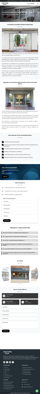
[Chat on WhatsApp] (37, 390)
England (7, 14)
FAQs (5, 372)
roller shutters (7, 369)
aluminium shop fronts (27, 367)
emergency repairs (26, 372)
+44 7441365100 (30, 3)
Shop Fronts (6, 370)
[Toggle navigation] (38, 3)
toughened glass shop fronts (28, 369)
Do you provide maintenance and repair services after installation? (17, 248)
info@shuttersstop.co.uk (10, 171)
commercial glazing (27, 374)
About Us (6, 367)
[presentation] (2, 274)
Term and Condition (8, 375)
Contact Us (6, 374)
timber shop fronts (26, 370)
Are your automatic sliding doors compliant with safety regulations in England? (18, 245)
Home (3, 14)
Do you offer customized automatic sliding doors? (14, 240)
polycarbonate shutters (8, 382)
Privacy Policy (6, 377)
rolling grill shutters (8, 383)
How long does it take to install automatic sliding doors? (15, 236)
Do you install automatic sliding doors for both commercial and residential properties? (19, 253)
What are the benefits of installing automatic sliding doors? (15, 232)
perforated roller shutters (9, 387)
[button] (18, 283)
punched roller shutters (8, 385)
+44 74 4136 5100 (26, 384)
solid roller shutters (8, 388)
